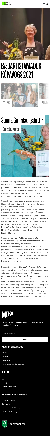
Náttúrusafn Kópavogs (9, 412)
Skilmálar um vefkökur (9, 386)
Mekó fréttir (6, 360)
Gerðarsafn (6, 404)
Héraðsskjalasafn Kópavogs (11, 408)
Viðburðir (5, 352)
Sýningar (5, 356)
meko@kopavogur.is (9, 383)
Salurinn (5, 416)
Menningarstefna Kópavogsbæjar (13, 364)
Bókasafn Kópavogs (8, 400)
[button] (44, 4)
